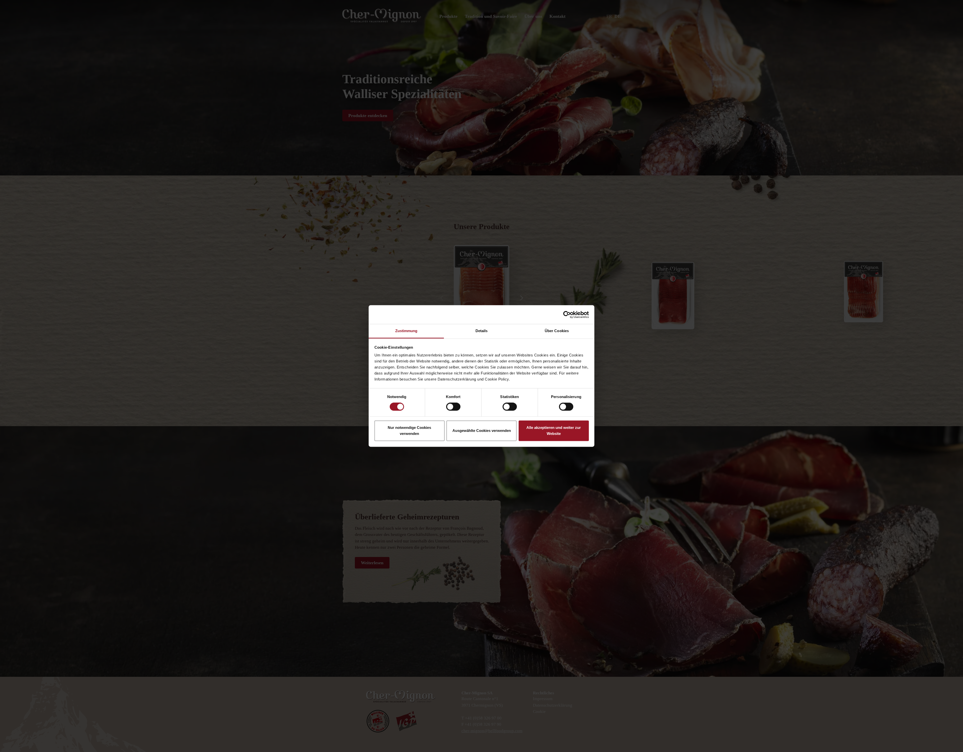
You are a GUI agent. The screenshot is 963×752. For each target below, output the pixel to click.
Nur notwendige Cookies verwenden (409, 430)
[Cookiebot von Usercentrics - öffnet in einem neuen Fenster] (567, 314)
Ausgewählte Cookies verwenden (481, 430)
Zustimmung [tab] (406, 331)
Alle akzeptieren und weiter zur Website (553, 430)
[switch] (453, 407)
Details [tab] (481, 331)
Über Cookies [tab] (557, 331)
